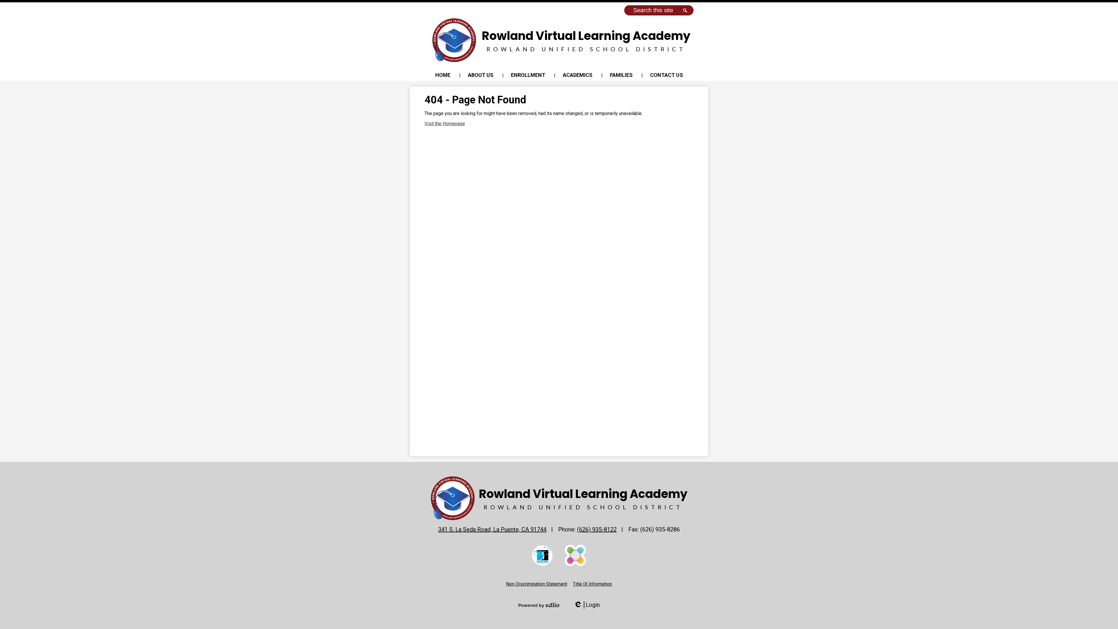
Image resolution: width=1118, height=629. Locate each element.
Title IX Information (592, 584)
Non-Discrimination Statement (536, 584)
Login (587, 605)
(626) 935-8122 (597, 529)
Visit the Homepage (444, 123)
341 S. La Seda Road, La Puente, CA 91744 (492, 529)
